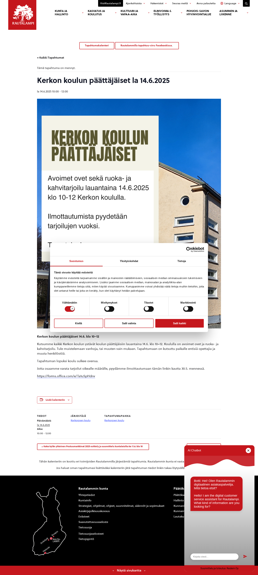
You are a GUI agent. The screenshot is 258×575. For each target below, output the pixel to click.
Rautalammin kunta (93, 488)
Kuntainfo (84, 500)
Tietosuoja (85, 527)
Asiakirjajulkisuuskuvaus (94, 511)
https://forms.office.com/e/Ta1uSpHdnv (66, 376)
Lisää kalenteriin (55, 399)
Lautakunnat (182, 516)
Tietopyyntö (86, 539)
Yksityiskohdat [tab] (129, 260)
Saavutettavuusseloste (93, 522)
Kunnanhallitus (183, 505)
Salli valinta (129, 323)
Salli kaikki (179, 323)
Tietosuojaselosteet (91, 533)
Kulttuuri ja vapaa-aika (129, 12)
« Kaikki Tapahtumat (50, 57)
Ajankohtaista (134, 3)
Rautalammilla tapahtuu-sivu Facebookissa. (147, 45)
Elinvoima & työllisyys (162, 12)
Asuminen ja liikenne (228, 12)
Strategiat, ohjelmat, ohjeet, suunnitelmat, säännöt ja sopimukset (121, 505)
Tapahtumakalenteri (97, 45)
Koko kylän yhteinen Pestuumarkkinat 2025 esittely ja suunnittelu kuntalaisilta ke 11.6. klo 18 (92, 446)
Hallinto (179, 500)
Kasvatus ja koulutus (96, 12)
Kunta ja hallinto (61, 12)
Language (230, 3)
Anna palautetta (206, 3)
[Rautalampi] (22, 15)
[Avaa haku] (246, 3)
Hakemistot (156, 3)
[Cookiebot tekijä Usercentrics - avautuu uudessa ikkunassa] (188, 249)
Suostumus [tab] (76, 260)
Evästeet (84, 516)
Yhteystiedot (86, 495)
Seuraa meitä (180, 3)
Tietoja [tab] (181, 260)
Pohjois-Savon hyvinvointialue (199, 12)
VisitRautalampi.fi (110, 3)
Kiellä (78, 323)
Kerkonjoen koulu (80, 420)
